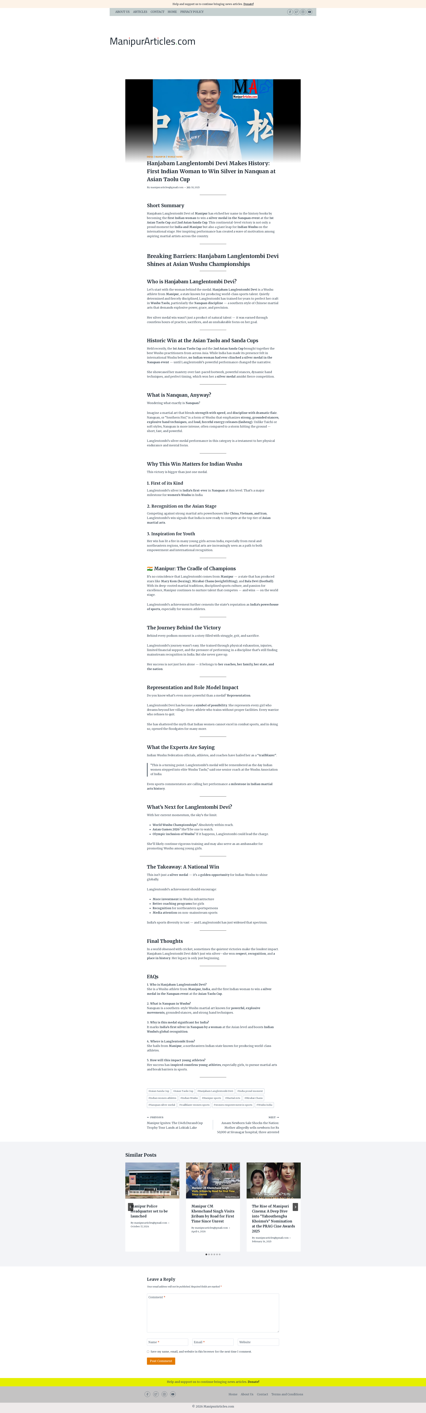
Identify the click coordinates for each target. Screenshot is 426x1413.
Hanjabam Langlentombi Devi (215, 1091)
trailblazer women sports (194, 1105)
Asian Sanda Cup (158, 1091)
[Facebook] (290, 12)
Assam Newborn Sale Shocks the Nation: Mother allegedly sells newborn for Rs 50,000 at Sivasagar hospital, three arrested (248, 1125)
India (150, 157)
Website (245, 1342)
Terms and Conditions (287, 1394)
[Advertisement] (256, 41)
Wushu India (264, 1105)
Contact (157, 12)
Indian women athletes (162, 1098)
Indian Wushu (189, 1098)
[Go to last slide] (130, 1207)
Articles (140, 12)
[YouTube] (309, 12)
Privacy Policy (192, 12)
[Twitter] (296, 12)
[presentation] (152, 1180)
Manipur (160, 157)
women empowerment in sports (233, 1105)
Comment (156, 1297)
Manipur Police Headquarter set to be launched (149, 1211)
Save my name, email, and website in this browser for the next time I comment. (201, 1351)
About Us (122, 12)
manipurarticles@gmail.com (166, 187)
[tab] (206, 1254)
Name (153, 1342)
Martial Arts (232, 1098)
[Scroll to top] (417, 1408)
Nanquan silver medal (161, 1105)
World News (175, 157)
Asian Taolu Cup (183, 1091)
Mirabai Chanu (253, 1098)
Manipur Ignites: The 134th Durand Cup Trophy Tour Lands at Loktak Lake (175, 1123)
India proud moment (250, 1091)
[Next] (295, 1207)
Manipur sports (211, 1098)
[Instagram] (303, 12)
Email (199, 1342)
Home (172, 12)
